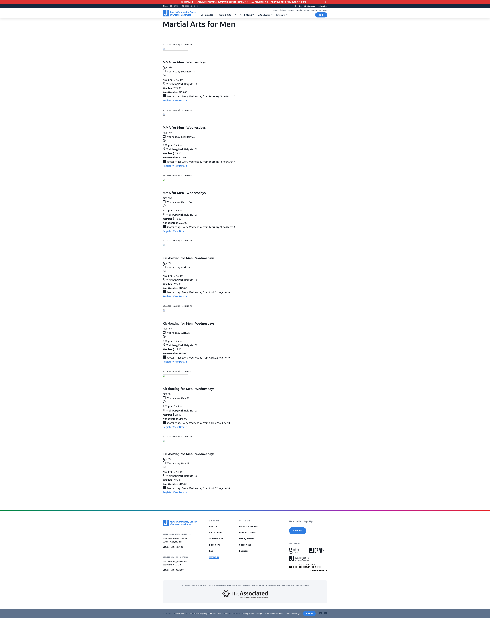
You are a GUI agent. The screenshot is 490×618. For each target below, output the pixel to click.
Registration (322, 6)
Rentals (314, 10)
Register (307, 10)
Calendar (299, 10)
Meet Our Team (216, 539)
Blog (300, 6)
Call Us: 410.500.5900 (173, 570)
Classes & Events (247, 532)
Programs (291, 10)
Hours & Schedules (279, 10)
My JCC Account (309, 6)
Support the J (245, 545)
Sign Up (297, 530)
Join (321, 15)
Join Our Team (215, 532)
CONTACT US (214, 557)
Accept (309, 614)
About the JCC (207, 15)
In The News (214, 545)
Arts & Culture (264, 15)
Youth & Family (246, 15)
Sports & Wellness (227, 15)
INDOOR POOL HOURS (288, 2)
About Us (213, 526)
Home (325, 10)
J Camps (176, 6)
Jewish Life (280, 15)
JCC (166, 6)
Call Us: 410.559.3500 (173, 547)
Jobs (320, 10)
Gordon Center (192, 6)
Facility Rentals (246, 539)
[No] (487, 613)
